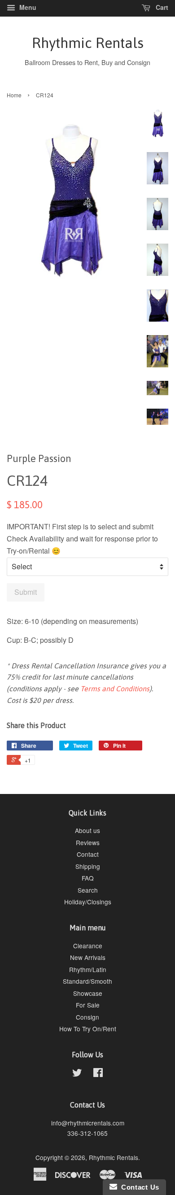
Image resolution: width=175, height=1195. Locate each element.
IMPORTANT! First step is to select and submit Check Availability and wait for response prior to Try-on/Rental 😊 (82, 538)
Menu (27, 7)
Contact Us (138, 1187)
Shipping (87, 866)
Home (14, 95)
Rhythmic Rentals (88, 43)
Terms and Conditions (114, 689)
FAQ (88, 877)
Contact (88, 854)
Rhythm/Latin (87, 969)
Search (88, 889)
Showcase (87, 993)
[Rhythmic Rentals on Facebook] (98, 1073)
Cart (161, 7)
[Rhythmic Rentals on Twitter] (77, 1073)
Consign (87, 1016)
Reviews (88, 842)
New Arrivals (87, 957)
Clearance (87, 945)
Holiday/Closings (87, 901)
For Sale (88, 1004)
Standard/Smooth (87, 981)
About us (87, 830)
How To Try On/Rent (87, 1028)
